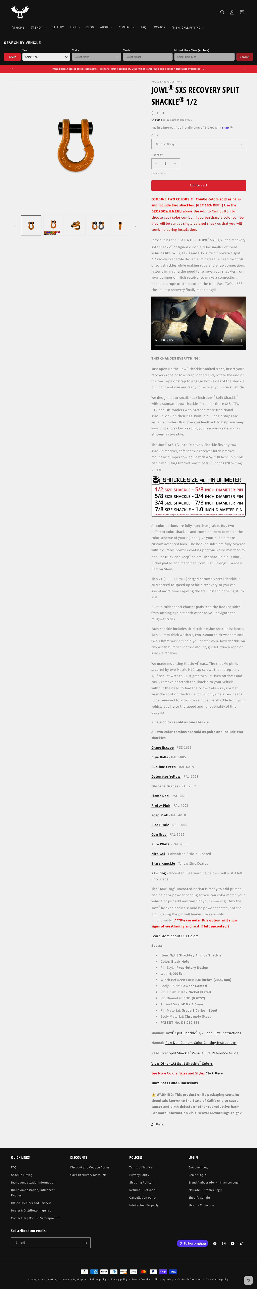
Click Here (214, 1073)
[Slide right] (136, 225)
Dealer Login (197, 1175)
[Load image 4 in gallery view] (98, 226)
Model (127, 50)
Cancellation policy (217, 1279)
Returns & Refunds (142, 1190)
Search (245, 56)
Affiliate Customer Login (206, 1190)
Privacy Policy (139, 1175)
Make (76, 50)
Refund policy (98, 1279)
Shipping (156, 120)
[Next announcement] (245, 69)
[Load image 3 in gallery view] (76, 226)
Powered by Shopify (74, 1279)
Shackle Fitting (21, 1175)
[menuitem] (17, 27)
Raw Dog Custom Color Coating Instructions (201, 1042)
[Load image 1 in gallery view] (31, 226)
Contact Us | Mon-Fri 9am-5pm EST (35, 1218)
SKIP (12, 56)
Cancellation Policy (143, 1197)
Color (154, 135)
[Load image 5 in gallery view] (120, 226)
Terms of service (141, 1279)
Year (25, 50)
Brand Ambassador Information (33, 1182)
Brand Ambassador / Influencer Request (33, 1193)
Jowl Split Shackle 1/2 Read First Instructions (203, 1033)
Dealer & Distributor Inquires (31, 1210)
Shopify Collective (201, 1205)
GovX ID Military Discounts (88, 1175)
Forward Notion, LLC (50, 1279)
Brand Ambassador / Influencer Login (215, 1182)
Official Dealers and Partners (31, 1203)
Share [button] (159, 1124)
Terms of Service (141, 1167)
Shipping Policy (140, 1182)
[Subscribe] (85, 1243)
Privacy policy (119, 1279)
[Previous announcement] (12, 69)
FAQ (13, 1167)
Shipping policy (164, 1279)
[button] (222, 12)
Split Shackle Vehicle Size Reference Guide (203, 1053)
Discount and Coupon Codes (90, 1167)
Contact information (189, 1279)
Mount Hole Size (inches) (191, 50)
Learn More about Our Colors (175, 936)
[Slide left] (15, 225)
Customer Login (199, 1167)
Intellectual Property (144, 1205)
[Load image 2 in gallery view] (53, 226)
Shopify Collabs (200, 1197)
